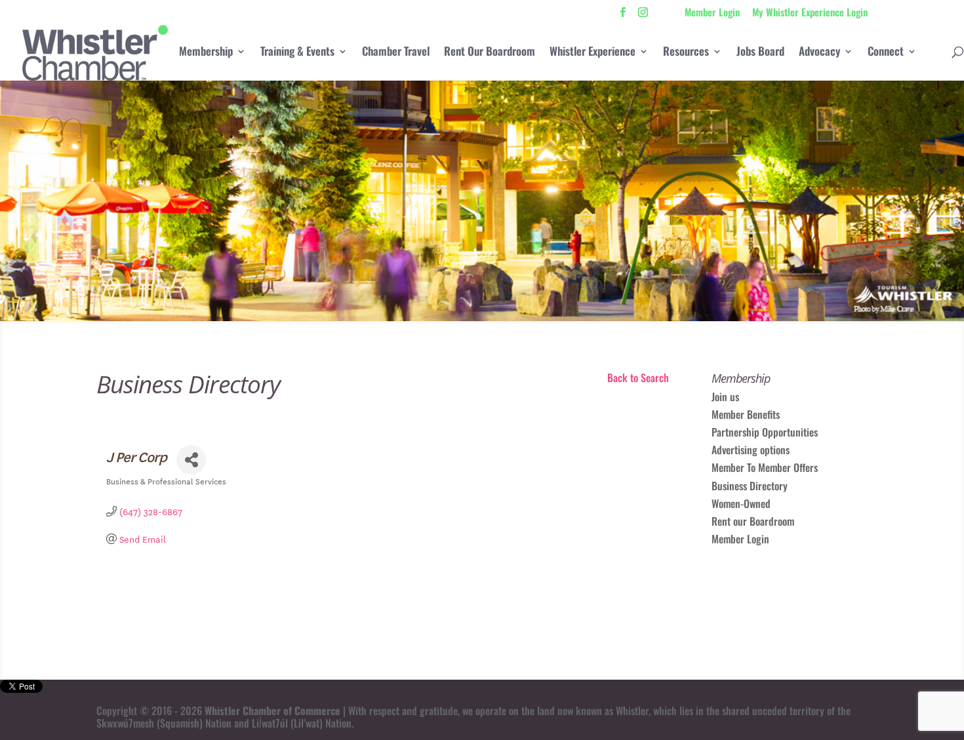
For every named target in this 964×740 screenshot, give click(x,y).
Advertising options (751, 450)
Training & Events (297, 53)
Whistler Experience (592, 53)
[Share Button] (191, 460)
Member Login (712, 13)
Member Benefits (746, 414)
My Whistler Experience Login (810, 13)
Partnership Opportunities (765, 432)
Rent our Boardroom (753, 521)
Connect (886, 53)
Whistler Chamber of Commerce (272, 710)
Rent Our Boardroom (489, 53)
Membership (206, 53)
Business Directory (750, 486)
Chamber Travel (396, 53)
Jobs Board (760, 53)
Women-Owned (741, 503)
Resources (686, 53)
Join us (725, 396)
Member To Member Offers (765, 467)
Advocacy (819, 53)
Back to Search (638, 377)
